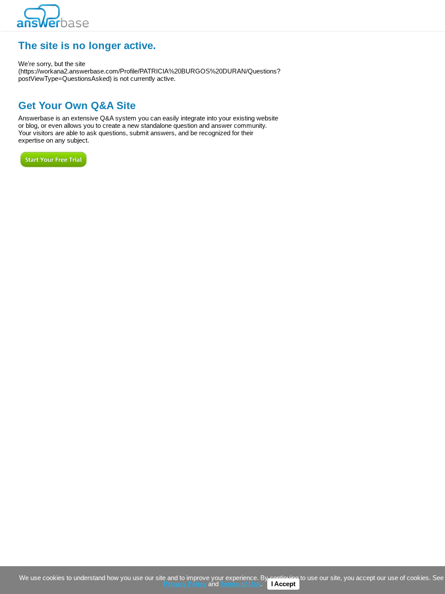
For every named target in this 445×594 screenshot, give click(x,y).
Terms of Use (240, 584)
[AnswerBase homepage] (53, 13)
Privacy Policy (184, 584)
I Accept (283, 584)
